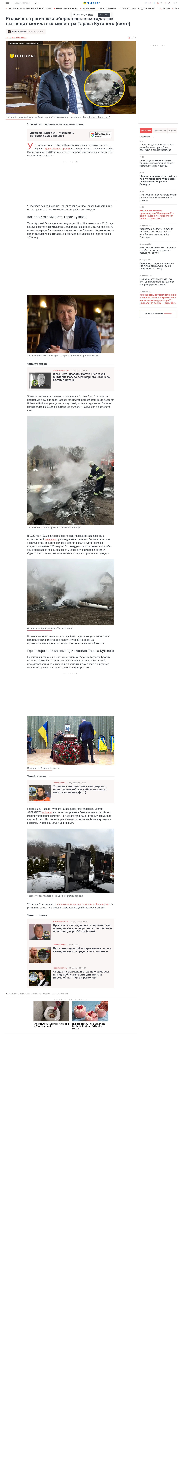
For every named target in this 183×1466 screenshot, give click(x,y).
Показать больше (154, 313)
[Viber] (150, 3)
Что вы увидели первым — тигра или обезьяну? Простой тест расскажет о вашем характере (157, 147)
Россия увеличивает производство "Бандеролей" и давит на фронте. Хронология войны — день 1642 (157, 214)
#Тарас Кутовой (60, 993)
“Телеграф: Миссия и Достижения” (138, 8)
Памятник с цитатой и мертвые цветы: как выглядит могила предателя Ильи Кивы (82, 950)
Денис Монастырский (57, 148)
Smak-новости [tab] (159, 130)
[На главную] (91, 3)
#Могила (47, 993)
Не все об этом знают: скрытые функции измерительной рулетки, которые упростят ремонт (157, 282)
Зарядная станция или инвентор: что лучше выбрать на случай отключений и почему (157, 266)
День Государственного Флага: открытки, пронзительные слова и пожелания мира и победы (157, 163)
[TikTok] (169, 3)
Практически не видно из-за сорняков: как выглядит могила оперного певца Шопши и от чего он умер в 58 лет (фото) (82, 928)
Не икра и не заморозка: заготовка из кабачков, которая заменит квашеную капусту (158, 250)
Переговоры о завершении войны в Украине (29, 8)
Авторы (166, 8)
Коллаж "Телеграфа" (99, 117)
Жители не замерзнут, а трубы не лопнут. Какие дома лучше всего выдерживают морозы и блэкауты (158, 180)
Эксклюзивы (89, 8)
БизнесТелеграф (108, 8)
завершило (51, 539)
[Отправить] (35, 3)
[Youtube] (158, 3)
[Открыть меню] (7, 3)
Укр (175, 3)
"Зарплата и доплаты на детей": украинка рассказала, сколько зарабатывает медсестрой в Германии (156, 233)
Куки (90, 15)
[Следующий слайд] (178, 8)
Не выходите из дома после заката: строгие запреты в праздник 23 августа (158, 197)
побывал (47, 812)
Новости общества (61, 370)
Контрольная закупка (66, 8)
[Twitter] (161, 3)
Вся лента (145, 137)
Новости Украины (60, 783)
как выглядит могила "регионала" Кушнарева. (83, 904)
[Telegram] (154, 3)
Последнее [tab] (146, 130)
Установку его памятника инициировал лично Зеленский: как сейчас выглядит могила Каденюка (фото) (80, 789)
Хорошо (103, 15)
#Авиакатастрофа (21, 993)
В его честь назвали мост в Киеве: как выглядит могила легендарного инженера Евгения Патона (81, 377)
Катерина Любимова (19, 31)
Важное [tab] (172, 130)
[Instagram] (165, 3)
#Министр (36, 993)
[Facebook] (146, 3)
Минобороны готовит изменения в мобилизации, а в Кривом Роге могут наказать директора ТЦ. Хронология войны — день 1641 (158, 299)
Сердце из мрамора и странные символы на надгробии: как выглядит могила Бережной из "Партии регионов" (81, 974)
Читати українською (16, 38)
